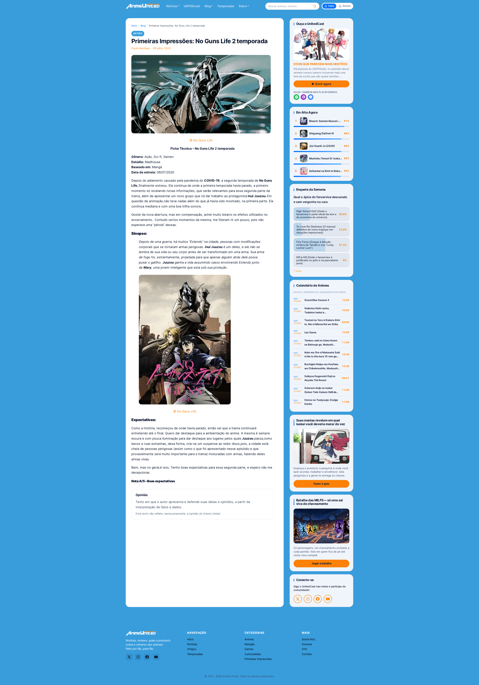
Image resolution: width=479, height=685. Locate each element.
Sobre (243, 6)
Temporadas (225, 6)
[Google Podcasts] (310, 97)
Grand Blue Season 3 (316, 300)
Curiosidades (253, 654)
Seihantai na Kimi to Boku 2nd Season (324, 171)
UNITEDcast (192, 6)
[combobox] (287, 6)
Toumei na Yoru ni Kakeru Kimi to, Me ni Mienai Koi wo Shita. (322, 322)
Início (134, 25)
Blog (208, 6)
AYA (304, 649)
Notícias (171, 6)
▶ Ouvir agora (321, 84)
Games (249, 649)
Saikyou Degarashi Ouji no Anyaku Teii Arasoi (319, 378)
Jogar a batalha (321, 563)
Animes (249, 639)
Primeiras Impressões (258, 658)
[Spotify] (296, 97)
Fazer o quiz (321, 483)
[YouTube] (328, 599)
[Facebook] (318, 599)
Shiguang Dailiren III (321, 133)
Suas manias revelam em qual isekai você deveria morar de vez (320, 422)
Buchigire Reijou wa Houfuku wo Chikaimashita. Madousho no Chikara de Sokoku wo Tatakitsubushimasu (321, 366)
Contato (307, 654)
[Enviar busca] (314, 6)
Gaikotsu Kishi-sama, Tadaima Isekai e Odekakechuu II (316, 310)
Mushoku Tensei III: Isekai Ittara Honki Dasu (325, 158)
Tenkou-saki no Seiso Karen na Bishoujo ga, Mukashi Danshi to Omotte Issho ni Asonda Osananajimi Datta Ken (320, 343)
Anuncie (307, 644)
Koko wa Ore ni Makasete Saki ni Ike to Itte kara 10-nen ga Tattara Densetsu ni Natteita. (322, 355)
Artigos (191, 649)
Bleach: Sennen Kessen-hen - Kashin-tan (324, 121)
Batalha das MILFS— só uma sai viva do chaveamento (319, 502)
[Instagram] (308, 599)
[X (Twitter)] (298, 599)
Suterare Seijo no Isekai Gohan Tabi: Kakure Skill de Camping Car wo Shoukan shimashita (320, 390)
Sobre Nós (308, 639)
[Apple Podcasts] (303, 97)
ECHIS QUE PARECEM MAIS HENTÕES (320, 64)
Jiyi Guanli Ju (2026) (322, 145)
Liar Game (310, 332)
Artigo (137, 33)
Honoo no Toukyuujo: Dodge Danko (321, 402)
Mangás (250, 644)
